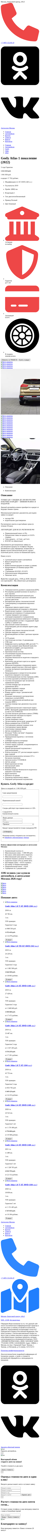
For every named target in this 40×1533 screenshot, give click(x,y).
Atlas (7, 151)
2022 (7, 153)
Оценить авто (26, 1495)
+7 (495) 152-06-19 (7, 43)
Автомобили (9, 134)
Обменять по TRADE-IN (9, 360)
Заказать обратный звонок (10, 1447)
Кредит (7, 136)
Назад (4, 1517)
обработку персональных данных (17, 837)
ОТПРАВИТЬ (7, 832)
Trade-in (8, 137)
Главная (8, 132)
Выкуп (7, 139)
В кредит (9, 940)
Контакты (8, 141)
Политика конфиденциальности (12, 1350)
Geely (7, 149)
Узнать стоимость (7, 1470)
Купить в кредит (24, 360)
